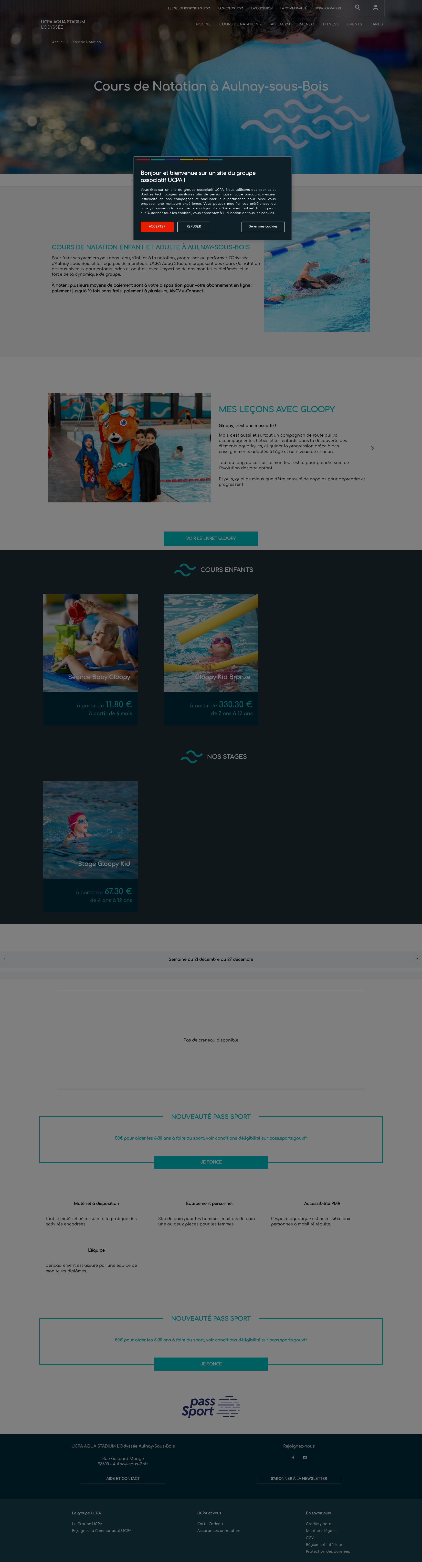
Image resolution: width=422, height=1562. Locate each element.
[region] (212, 198)
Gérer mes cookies (263, 226)
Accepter (157, 226)
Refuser (194, 226)
